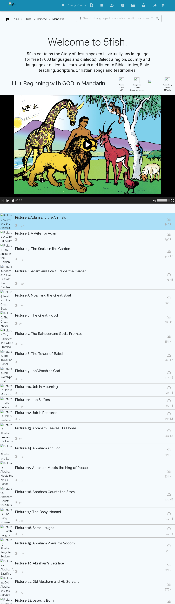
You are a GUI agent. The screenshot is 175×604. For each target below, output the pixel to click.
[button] (80, 18)
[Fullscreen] (172, 200)
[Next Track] (12, 200)
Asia (16, 19)
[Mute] (154, 200)
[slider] (163, 200)
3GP (121, 87)
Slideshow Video (137, 87)
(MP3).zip (167, 87)
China (27, 19)
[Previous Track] (2, 200)
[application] (87, 149)
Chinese (42, 19)
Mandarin (58, 19)
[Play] (7, 200)
